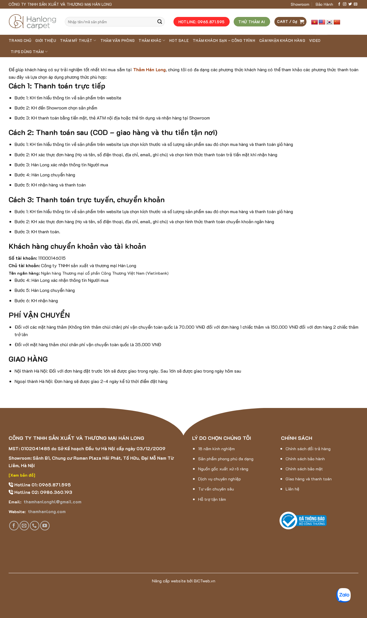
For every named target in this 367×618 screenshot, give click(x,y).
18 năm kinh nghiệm (216, 448)
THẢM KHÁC (149, 40)
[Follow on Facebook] (339, 4)
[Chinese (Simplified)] (336, 22)
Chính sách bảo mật (304, 468)
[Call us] (34, 525)
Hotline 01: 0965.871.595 (42, 485)
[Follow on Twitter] (350, 4)
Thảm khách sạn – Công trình (224, 40)
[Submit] (160, 22)
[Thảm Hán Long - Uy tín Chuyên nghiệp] (32, 22)
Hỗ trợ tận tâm (212, 499)
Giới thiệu (45, 40)
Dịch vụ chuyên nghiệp (219, 479)
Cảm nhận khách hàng (282, 40)
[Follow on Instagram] (344, 4)
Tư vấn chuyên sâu (216, 489)
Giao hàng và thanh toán (309, 479)
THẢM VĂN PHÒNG (117, 40)
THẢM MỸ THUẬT (76, 40)
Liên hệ (292, 489)
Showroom (300, 4)
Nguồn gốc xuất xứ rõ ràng (223, 468)
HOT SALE (179, 40)
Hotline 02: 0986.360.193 (42, 492)
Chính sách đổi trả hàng (308, 448)
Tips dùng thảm (27, 51)
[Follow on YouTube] (45, 525)
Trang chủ (20, 40)
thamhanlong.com (46, 511)
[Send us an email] (355, 4)
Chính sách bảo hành (305, 458)
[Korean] (329, 22)
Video (314, 40)
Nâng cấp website (169, 581)
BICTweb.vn (204, 581)
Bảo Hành (324, 4)
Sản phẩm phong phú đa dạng (225, 458)
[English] (322, 22)
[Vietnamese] (314, 22)
